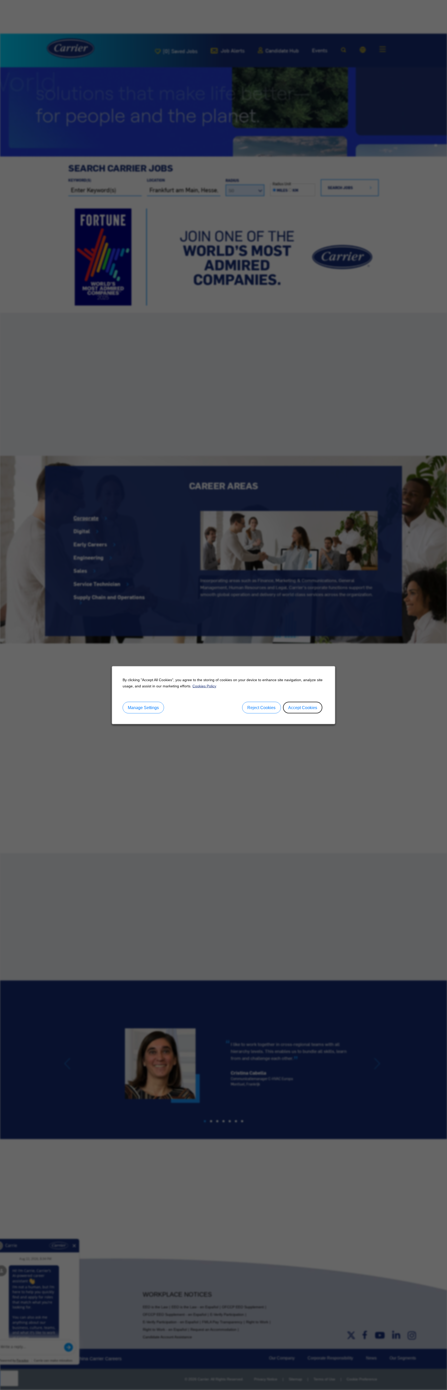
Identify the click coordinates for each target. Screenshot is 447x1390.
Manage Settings (143, 707)
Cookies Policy (204, 686)
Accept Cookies (302, 707)
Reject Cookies (261, 707)
